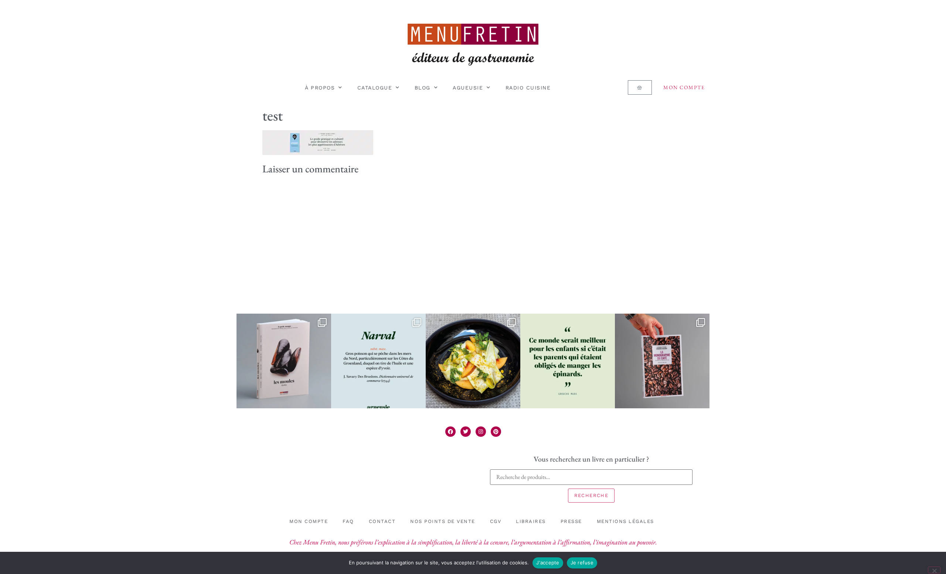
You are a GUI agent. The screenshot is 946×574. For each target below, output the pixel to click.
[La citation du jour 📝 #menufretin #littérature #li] (567, 361)
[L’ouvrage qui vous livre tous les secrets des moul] (283, 361)
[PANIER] (639, 87)
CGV (495, 521)
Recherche (591, 495)
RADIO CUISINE (528, 88)
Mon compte (684, 87)
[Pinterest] (496, 431)
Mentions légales (625, 521)
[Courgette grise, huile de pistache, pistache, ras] (473, 361)
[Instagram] (481, 431)
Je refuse (582, 562)
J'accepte (547, 562)
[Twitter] (465, 431)
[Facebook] (450, 431)
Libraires (531, 521)
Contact (382, 521)
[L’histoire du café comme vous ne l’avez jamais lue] (662, 361)
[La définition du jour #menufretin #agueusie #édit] (378, 361)
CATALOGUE (374, 88)
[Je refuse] (934, 570)
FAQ (348, 521)
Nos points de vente (442, 521)
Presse (571, 521)
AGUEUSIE (468, 88)
